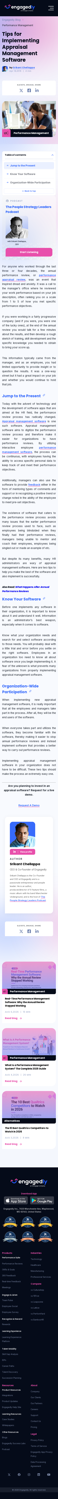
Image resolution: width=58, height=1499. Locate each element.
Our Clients (36, 1397)
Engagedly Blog (11, 19)
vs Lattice (35, 1308)
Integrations (7, 1395)
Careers (34, 1409)
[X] (9, 1474)
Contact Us (36, 1421)
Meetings (6, 1287)
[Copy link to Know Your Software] (44, 598)
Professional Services (41, 1277)
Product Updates (10, 1401)
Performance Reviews (12, 1263)
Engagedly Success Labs (13, 1443)
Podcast (6, 1449)
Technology (36, 1259)
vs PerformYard (38, 1313)
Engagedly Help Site (11, 1407)
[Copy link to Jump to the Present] (44, 395)
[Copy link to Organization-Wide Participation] (30, 691)
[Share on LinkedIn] (37, 90)
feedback (34, 484)
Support (34, 1415)
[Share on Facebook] (29, 90)
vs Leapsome (37, 1302)
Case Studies (8, 1419)
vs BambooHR (37, 1319)
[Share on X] (21, 90)
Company (35, 1391)
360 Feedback (9, 1275)
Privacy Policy (37, 1440)
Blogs (4, 1437)
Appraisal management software (24, 421)
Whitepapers (8, 1425)
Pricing (34, 1427)
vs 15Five (35, 1296)
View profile (26, 852)
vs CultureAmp (37, 1290)
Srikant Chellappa (24, 67)
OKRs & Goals (8, 1269)
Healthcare (36, 1265)
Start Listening (29, 252)
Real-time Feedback (11, 1281)
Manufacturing (37, 1271)
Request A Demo (29, 805)
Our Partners (36, 1403)
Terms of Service (39, 1446)
